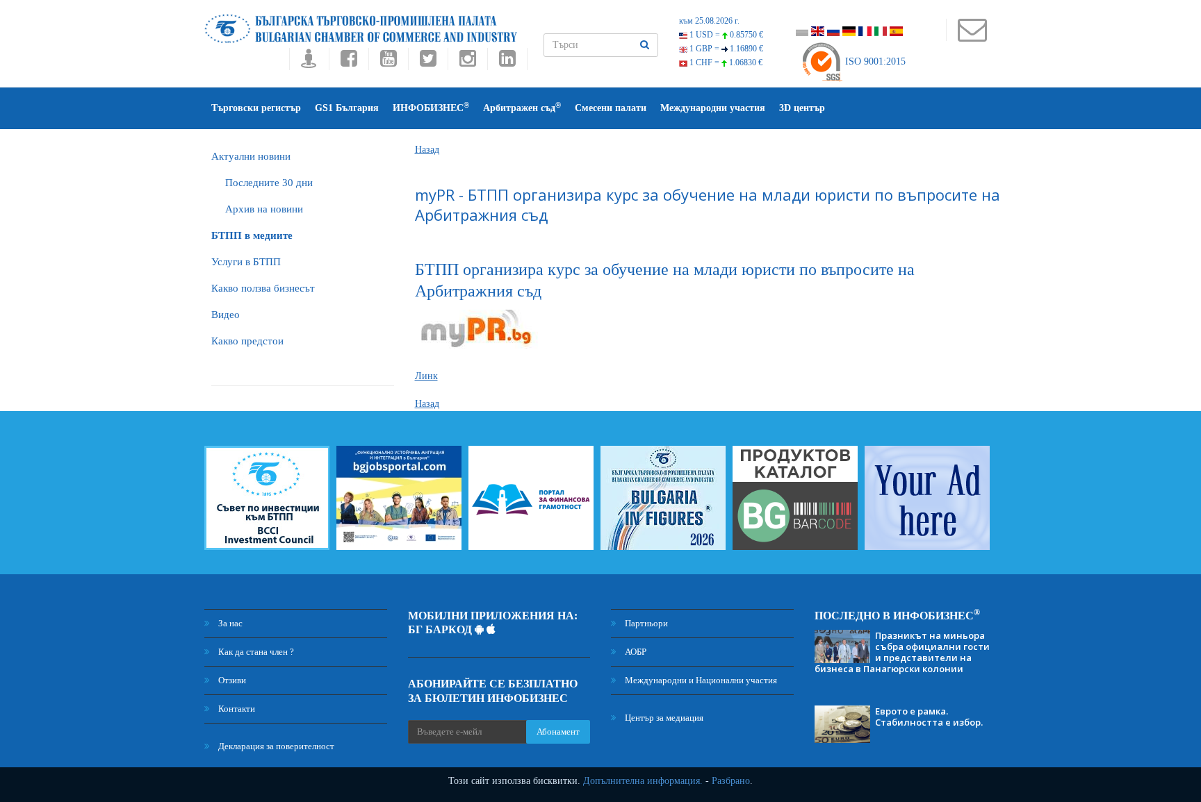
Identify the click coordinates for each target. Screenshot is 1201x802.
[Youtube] (388, 62)
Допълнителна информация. (643, 781)
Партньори (645, 623)
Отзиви (231, 680)
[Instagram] (467, 62)
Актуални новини (251, 156)
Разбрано (731, 781)
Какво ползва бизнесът (263, 288)
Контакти (235, 708)
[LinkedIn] (507, 62)
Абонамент (558, 731)
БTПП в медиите (252, 235)
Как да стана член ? (255, 651)
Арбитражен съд (522, 107)
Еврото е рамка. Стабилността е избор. (929, 716)
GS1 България (347, 108)
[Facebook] (348, 62)
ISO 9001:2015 (874, 61)
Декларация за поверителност (275, 746)
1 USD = (725, 35)
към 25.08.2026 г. (709, 21)
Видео (225, 314)
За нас (229, 623)
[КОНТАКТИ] (972, 36)
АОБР (634, 651)
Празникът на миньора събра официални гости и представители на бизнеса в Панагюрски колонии (902, 652)
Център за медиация (663, 717)
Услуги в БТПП (246, 261)
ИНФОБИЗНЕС (431, 107)
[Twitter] (428, 62)
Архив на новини (264, 209)
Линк (426, 376)
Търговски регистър (256, 108)
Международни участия (712, 108)
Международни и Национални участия (700, 680)
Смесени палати (610, 108)
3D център (802, 108)
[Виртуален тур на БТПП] (309, 62)
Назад (427, 149)
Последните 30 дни (269, 182)
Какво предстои (247, 340)
